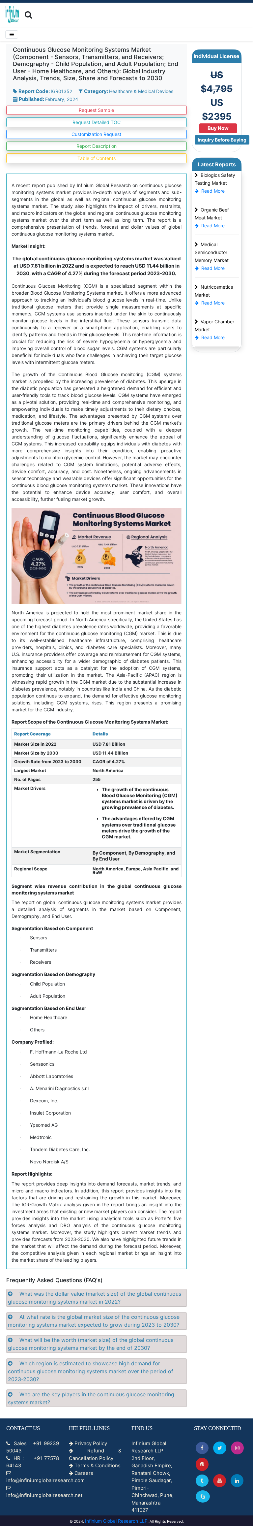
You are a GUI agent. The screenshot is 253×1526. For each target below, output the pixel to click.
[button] (202, 1448)
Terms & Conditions (97, 1465)
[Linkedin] (237, 1480)
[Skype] (203, 1496)
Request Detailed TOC (96, 122)
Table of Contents (96, 158)
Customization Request (96, 134)
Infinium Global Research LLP (116, 1521)
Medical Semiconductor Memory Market (212, 252)
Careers (83, 1473)
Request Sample (96, 110)
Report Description (96, 146)
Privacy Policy (90, 1443)
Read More (213, 191)
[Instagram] (237, 1448)
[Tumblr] (202, 1481)
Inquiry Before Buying (222, 140)
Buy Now (218, 128)
